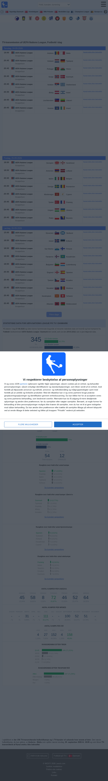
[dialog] (54, 390)
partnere (23, 384)
